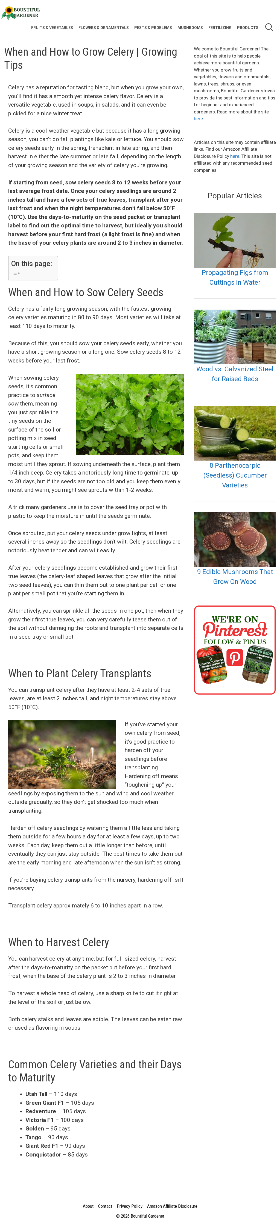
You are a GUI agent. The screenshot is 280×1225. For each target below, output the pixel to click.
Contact (105, 1206)
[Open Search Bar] (269, 28)
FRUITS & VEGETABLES (52, 27)
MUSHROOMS (190, 27)
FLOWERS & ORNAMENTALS (103, 27)
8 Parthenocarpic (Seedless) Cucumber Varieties (235, 475)
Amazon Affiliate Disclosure (172, 1206)
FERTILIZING (220, 27)
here (198, 118)
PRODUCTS (247, 27)
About (88, 1206)
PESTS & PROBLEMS (153, 27)
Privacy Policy (129, 1206)
